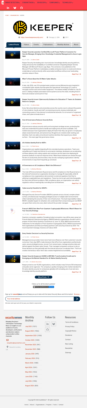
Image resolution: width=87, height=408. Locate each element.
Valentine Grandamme (38, 214)
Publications (48, 45)
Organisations (14, 15)
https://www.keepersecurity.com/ (32, 37)
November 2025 (30, 344)
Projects (48, 404)
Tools (55, 404)
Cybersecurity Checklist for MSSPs (34, 188)
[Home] (13, 317)
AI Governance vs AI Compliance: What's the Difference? (41, 165)
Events (36, 45)
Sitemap (68, 352)
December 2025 (30, 349)
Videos (26, 45)
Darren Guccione (36, 262)
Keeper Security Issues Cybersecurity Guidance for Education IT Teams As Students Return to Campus (51, 100)
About (76, 45)
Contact (68, 339)
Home (7, 15)
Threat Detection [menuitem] (12, 2)
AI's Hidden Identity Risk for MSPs (34, 143)
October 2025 (29, 340)
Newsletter (69, 348)
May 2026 (28, 372)
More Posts (42, 277)
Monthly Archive (63, 45)
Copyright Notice (70, 331)
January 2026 (29, 354)
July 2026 (28, 381)
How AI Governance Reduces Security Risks (37, 120)
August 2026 (29, 385)
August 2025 (29, 331)
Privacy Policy (69, 326)
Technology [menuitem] (67, 2)
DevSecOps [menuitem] (41, 2)
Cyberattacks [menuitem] (28, 2)
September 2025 (31, 335)
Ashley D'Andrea (37, 82)
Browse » (77, 294)
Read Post (75, 74)
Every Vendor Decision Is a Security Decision (38, 233)
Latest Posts (14, 45)
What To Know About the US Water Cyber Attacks (39, 79)
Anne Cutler (36, 59)
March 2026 (29, 363)
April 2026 (28, 367)
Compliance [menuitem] (54, 2)
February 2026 (30, 358)
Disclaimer (68, 335)
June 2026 (28, 376)
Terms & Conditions (71, 322)
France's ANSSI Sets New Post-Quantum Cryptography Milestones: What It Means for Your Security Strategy (52, 210)
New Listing (69, 344)
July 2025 (28, 326)
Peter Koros (35, 146)
